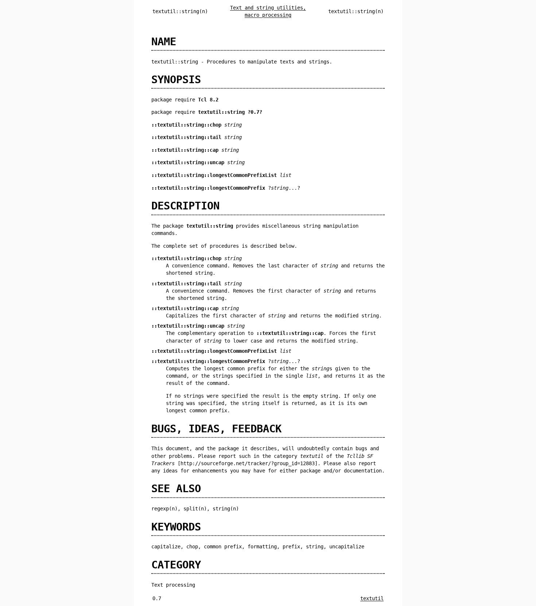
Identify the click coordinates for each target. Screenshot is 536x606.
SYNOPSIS (176, 79)
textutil (372, 598)
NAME (163, 41)
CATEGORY (176, 565)
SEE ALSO (176, 488)
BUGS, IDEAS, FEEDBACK (216, 428)
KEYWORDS (176, 527)
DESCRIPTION (185, 206)
